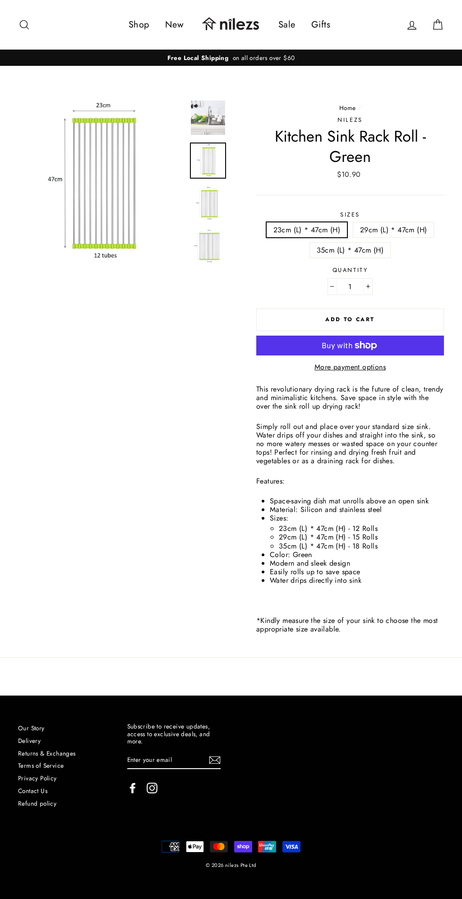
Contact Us (32, 790)
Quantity (350, 270)
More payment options (350, 367)
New (174, 24)
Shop (139, 24)
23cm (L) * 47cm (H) (307, 230)
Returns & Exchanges (47, 753)
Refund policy (37, 803)
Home (347, 107)
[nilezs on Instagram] (152, 788)
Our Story (31, 728)
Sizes (350, 214)
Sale (287, 24)
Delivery (29, 740)
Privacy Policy (37, 778)
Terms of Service (41, 765)
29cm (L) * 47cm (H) (393, 230)
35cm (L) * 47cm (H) (350, 250)
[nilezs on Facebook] (132, 788)
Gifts (320, 24)
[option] (231, 57)
